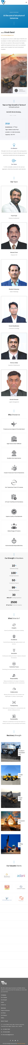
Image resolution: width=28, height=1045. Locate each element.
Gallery (2, 1017)
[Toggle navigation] (26, 2)
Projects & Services (5, 1010)
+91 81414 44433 (6, 1031)
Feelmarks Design (21, 1043)
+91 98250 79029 (6, 1029)
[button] (14, 115)
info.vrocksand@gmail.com (7, 35)
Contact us (3, 1004)
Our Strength (4, 999)
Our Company (4, 997)
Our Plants (3, 1013)
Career (2, 1002)
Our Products (4, 1015)
